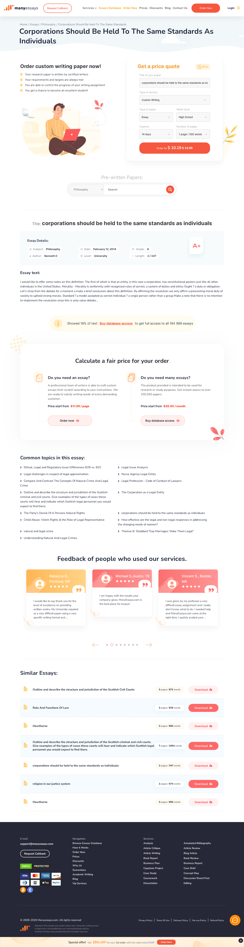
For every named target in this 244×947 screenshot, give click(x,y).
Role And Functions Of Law (51, 708)
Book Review (191, 858)
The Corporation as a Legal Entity (142, 492)
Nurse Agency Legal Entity (138, 474)
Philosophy (53, 249)
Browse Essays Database (87, 843)
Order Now (130, 8)
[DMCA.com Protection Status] (43, 867)
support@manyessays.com (36, 844)
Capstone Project (153, 868)
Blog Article (190, 853)
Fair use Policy (199, 920)
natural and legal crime (38, 531)
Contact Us (180, 8)
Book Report (150, 858)
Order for (175, 147)
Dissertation (150, 883)
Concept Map (191, 873)
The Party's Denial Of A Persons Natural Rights (54, 513)
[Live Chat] (235, 920)
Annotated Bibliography (197, 843)
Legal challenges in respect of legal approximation (55, 474)
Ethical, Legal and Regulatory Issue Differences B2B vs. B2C (62, 467)
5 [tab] (125, 645)
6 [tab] (129, 645)
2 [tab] (111, 645)
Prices (143, 8)
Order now (67, 420)
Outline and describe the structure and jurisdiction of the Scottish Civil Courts (84, 690)
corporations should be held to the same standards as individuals (163, 513)
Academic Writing (83, 874)
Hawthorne (40, 726)
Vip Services (80, 883)
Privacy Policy (145, 920)
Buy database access (116, 323)
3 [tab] (115, 644)
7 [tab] (133, 645)
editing (187, 883)
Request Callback (57, 8)
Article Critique (151, 848)
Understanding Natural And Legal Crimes (50, 538)
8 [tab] (137, 645)
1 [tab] (107, 645)
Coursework (150, 878)
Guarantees (79, 870)
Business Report (193, 863)
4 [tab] (120, 645)
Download (201, 689)
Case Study (149, 873)
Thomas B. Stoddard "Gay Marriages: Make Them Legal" (157, 531)
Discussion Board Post (197, 878)
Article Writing (151, 853)
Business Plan (151, 863)
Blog (168, 8)
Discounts (156, 8)
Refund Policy (217, 920)
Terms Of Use (162, 920)
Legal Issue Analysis (134, 467)
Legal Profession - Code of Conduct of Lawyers (151, 481)
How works (80, 847)
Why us (77, 865)
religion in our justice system (51, 784)
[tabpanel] (56, 597)
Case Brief (190, 868)
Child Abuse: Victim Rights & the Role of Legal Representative (63, 520)
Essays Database (110, 8)
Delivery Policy (180, 920)
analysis (148, 843)
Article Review (192, 848)
